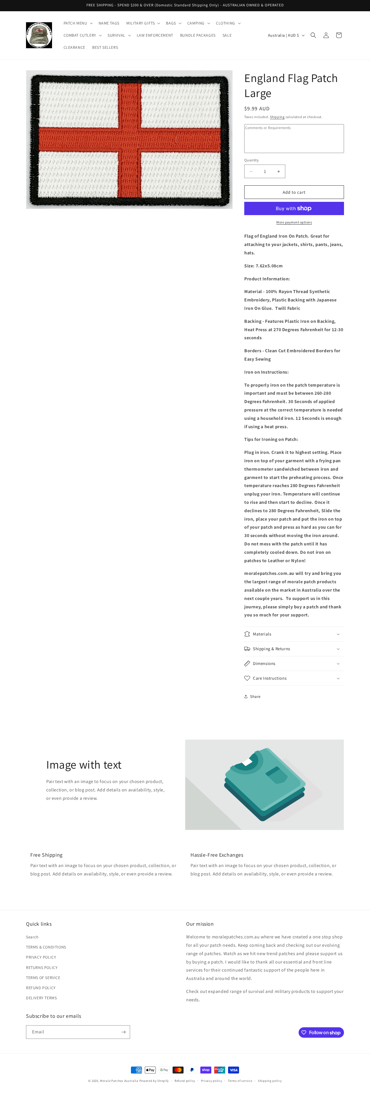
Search (32, 937)
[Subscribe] (123, 1032)
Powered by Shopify (154, 1081)
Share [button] (255, 696)
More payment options (294, 222)
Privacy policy (211, 1081)
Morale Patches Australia (119, 1081)
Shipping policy (270, 1081)
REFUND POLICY (41, 987)
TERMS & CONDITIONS (46, 947)
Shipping (277, 117)
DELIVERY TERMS (41, 997)
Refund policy (185, 1081)
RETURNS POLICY (42, 967)
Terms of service (240, 1081)
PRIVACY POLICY (41, 957)
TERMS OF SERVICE (43, 977)
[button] (77, 23)
